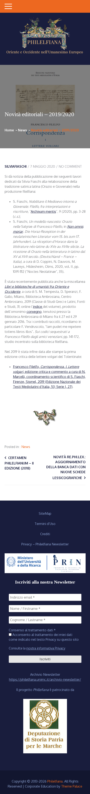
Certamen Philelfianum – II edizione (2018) (19, 463)
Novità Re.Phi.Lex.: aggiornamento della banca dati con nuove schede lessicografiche (66, 467)
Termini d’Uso (45, 524)
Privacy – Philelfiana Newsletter (45, 544)
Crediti (45, 534)
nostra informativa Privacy (45, 648)
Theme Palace (71, 786)
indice (38, 307)
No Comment (70, 166)
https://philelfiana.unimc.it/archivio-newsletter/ (45, 679)
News (25, 447)
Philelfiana (55, 781)
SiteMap (45, 513)
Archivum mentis (43, 211)
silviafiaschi (16, 166)
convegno (34, 312)
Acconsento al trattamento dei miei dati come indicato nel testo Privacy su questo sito (44, 637)
